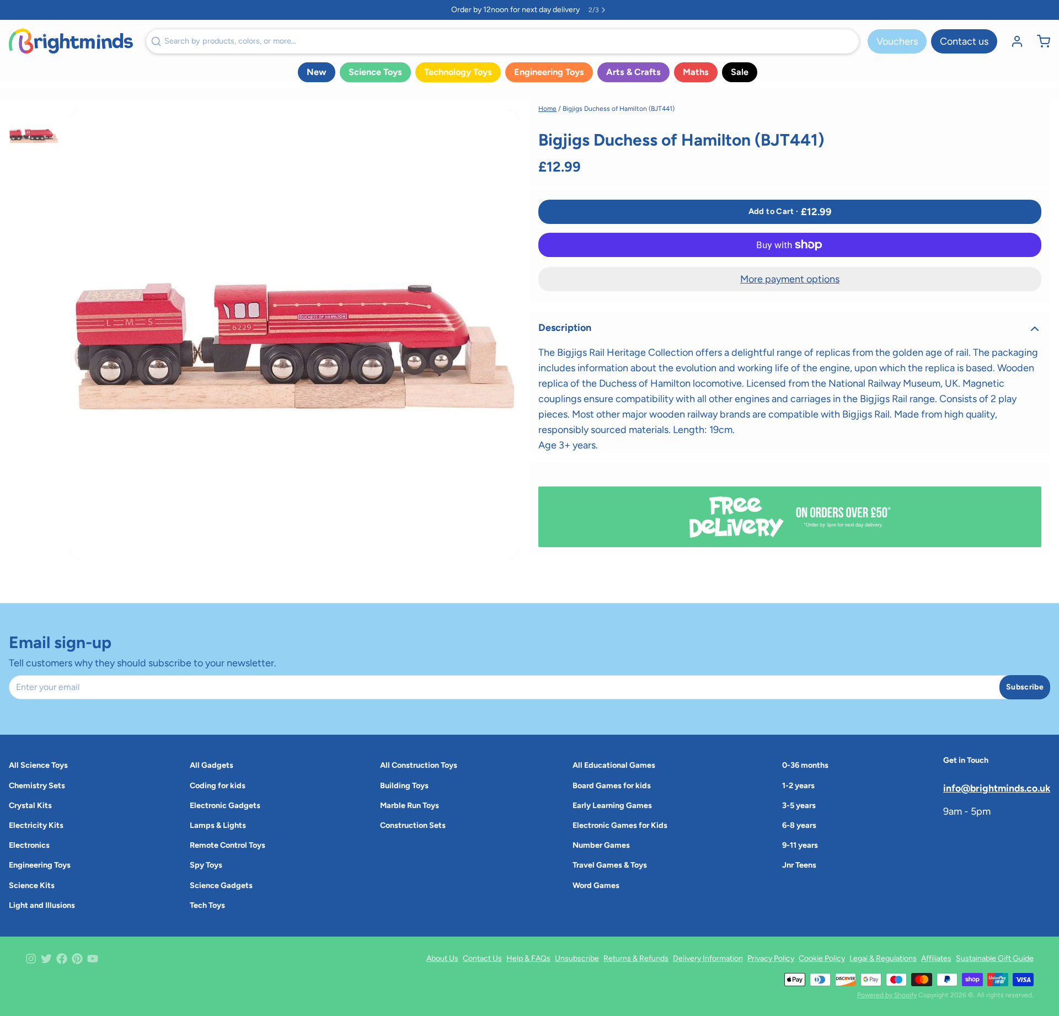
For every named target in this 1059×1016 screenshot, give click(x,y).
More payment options (789, 279)
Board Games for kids (612, 785)
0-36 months (805, 765)
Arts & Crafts (633, 72)
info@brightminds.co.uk (996, 788)
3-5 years (799, 805)
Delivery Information (708, 958)
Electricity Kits (36, 825)
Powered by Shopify (887, 995)
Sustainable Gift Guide (995, 958)
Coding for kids (217, 785)
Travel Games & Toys (610, 865)
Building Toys (404, 785)
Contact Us (482, 958)
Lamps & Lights (218, 825)
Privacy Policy (770, 958)
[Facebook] (61, 958)
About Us (442, 958)
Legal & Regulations (883, 958)
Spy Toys (206, 865)
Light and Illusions (42, 905)
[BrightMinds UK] (71, 41)
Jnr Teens (799, 865)
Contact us (964, 41)
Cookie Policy (822, 958)
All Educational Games (614, 765)
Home (547, 109)
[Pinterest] (77, 958)
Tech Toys (207, 905)
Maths (696, 72)
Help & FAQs (528, 958)
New (317, 72)
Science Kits (32, 885)
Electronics (29, 845)
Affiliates (936, 958)
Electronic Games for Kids (620, 825)
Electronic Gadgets (225, 805)
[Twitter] (46, 958)
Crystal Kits (30, 805)
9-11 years (800, 845)
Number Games (601, 845)
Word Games (596, 885)
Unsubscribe (577, 958)
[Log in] (1013, 41)
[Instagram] (30, 958)
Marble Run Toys (409, 805)
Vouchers (897, 41)
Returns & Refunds (635, 958)
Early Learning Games (612, 805)
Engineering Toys (549, 72)
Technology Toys (458, 72)
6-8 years (799, 825)
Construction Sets (413, 825)
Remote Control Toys (227, 845)
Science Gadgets (221, 885)
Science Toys (375, 72)
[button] (789, 212)
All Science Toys (38, 765)
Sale (739, 72)
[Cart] (1039, 41)
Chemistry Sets (37, 785)
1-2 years (798, 785)
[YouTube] (92, 958)
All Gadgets (211, 765)
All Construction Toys (418, 765)
